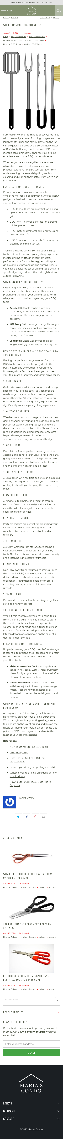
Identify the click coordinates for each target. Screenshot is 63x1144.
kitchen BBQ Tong (12, 44)
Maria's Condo (35, 1129)
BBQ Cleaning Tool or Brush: (26, 240)
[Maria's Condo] (31, 10)
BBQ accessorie (18, 36)
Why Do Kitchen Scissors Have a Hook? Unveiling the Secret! (28, 875)
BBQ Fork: (15, 221)
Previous (45, 18)
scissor (42, 887)
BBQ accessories (37, 36)
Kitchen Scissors (28, 887)
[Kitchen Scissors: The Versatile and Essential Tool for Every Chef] (31, 958)
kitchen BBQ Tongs (33, 44)
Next (55, 18)
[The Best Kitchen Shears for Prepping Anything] (31, 907)
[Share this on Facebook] (26, 817)
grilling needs (17, 203)
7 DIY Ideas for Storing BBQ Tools (29, 746)
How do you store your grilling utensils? (32, 767)
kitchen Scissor (10, 887)
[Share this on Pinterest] (35, 817)
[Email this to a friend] (43, 817)
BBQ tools (39, 40)
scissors (52, 887)
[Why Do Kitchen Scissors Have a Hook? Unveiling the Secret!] (31, 856)
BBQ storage (9, 40)
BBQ (5, 36)
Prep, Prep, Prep (19, 752)
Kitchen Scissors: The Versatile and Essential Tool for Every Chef (26, 977)
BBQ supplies (25, 40)
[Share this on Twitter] (18, 817)
